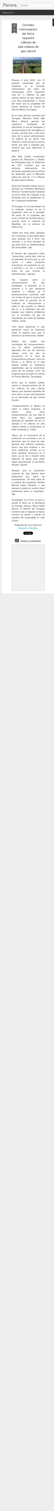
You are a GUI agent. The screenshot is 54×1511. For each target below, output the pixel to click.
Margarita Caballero (28, 527)
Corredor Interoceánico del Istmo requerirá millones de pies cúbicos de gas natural (28, 38)
